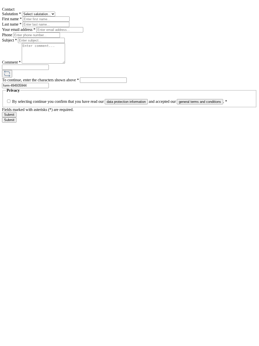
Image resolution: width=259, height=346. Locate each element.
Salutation (11, 14)
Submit (9, 115)
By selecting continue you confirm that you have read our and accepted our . (119, 101)
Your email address (18, 29)
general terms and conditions (200, 102)
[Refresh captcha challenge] (7, 74)
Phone (7, 35)
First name (12, 19)
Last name (11, 24)
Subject (9, 40)
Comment (11, 62)
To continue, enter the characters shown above (40, 80)
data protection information (126, 102)
